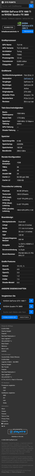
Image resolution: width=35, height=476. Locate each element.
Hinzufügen (24, 317)
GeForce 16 (28, 78)
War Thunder (5, 367)
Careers (4, 411)
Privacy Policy (5, 419)
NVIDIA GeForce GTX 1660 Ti (27, 25)
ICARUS (4, 351)
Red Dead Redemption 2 (8, 336)
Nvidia (5, 403)
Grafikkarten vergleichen (14, 18)
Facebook (5, 424)
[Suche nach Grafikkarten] (31, 6)
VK (4, 426)
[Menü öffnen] (32, 2)
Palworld (4, 333)
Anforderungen (6, 354)
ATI (4, 398)
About (3, 409)
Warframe (4, 346)
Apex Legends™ (6, 338)
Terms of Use (5, 416)
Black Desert (5, 343)
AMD (4, 388)
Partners (4, 414)
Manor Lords (5, 349)
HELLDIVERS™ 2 (7, 341)
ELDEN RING (5, 328)
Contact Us (5, 421)
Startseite (9, 2)
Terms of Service (16, 472)
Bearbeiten (8, 27)
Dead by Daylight (6, 331)
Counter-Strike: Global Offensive (10, 357)
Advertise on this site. (18, 436)
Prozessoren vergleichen (8, 385)
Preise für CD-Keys (7, 326)
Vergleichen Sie (9, 317)
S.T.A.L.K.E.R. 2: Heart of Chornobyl (12, 379)
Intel (4, 390)
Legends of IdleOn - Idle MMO (10, 362)
